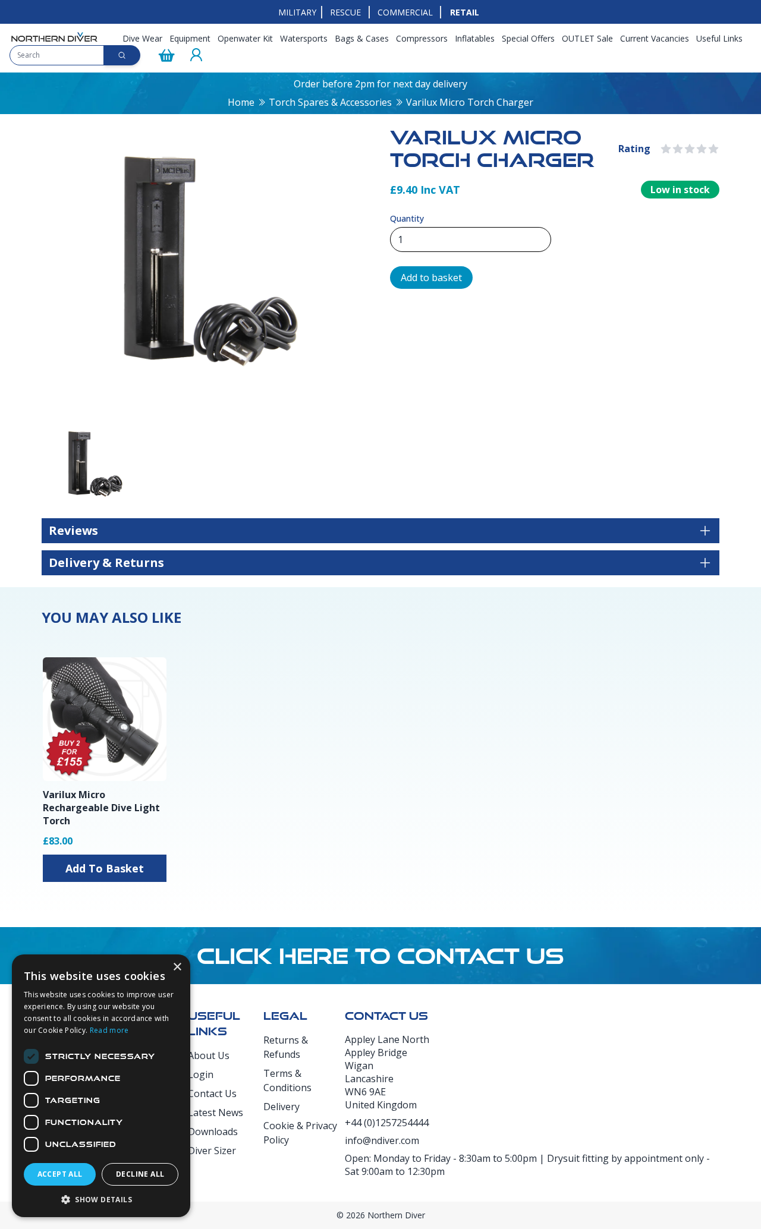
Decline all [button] (140, 1174)
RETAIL (464, 12)
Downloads (213, 1131)
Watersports (304, 38)
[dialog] (101, 1085)
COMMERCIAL (405, 12)
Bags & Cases (362, 38)
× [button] (176, 967)
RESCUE (345, 12)
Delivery (281, 1106)
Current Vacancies (654, 38)
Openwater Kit (245, 38)
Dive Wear (142, 38)
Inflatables (475, 38)
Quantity (407, 218)
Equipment (189, 38)
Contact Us (212, 1093)
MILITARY (297, 12)
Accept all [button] (60, 1174)
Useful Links (719, 38)
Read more (109, 1030)
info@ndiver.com (382, 1140)
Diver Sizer (212, 1150)
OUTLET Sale (587, 38)
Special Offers (528, 38)
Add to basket (431, 277)
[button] (101, 1199)
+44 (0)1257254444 (387, 1122)
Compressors (422, 38)
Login (200, 1074)
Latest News (215, 1112)
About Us (208, 1055)
